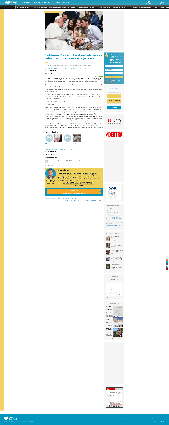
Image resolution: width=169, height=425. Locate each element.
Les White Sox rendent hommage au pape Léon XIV (78, 7)
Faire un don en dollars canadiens (74, 193)
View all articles (49, 165)
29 (116, 294)
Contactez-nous (160, 419)
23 (119, 292)
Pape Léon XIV (26, 2)
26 (109, 294)
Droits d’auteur (152, 419)
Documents (56, 2)
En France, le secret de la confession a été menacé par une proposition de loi (116, 258)
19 (109, 292)
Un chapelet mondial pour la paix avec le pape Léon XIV (117, 244)
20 (111, 292)
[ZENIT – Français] (13, 2)
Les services (136, 419)
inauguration (92, 80)
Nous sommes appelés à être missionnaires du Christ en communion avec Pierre (114, 214)
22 (116, 292)
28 (114, 294)
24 (121, 292)
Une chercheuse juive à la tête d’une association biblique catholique (138, 7)
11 (106, 289)
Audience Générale (49, 12)
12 (109, 289)
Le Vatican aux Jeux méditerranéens (106, 7)
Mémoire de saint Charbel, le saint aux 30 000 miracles (117, 251)
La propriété (129, 419)
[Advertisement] (114, 31)
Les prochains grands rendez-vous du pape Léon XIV (109, 320)
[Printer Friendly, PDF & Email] (99, 76)
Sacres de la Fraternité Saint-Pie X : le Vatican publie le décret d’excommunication (117, 238)
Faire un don (65, 2)
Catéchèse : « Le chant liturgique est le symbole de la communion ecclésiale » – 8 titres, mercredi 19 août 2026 (114, 219)
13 (111, 289)
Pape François (57, 12)
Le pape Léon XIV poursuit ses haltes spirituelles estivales (109, 331)
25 (106, 294)
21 (114, 292)
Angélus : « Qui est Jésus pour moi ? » (113, 208)
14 (114, 289)
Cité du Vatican (36, 2)
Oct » (110, 297)
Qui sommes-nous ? (121, 419)
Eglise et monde (46, 2)
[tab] (110, 389)
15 (116, 289)
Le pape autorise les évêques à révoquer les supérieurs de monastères (116, 266)
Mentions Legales (144, 419)
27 (111, 294)
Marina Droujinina (63, 68)
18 (106, 292)
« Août (107, 297)
